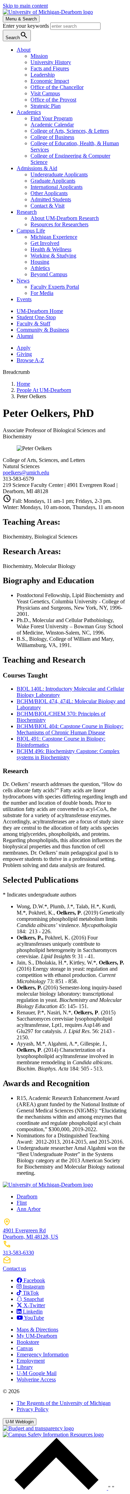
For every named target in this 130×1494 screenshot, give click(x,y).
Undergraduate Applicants (59, 174)
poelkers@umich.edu (26, 472)
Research (27, 212)
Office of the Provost (53, 100)
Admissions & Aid (37, 168)
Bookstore (28, 1342)
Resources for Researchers (59, 224)
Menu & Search (21, 18)
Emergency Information (43, 1354)
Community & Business (43, 330)
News (23, 280)
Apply (24, 348)
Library (25, 1367)
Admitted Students (51, 199)
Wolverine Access (36, 1379)
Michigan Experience (54, 237)
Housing (40, 262)
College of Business (52, 137)
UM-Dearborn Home (40, 311)
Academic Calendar (52, 125)
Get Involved (45, 243)
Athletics (40, 268)
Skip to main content (25, 6)
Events (24, 299)
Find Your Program (51, 118)
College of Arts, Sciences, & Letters (70, 131)
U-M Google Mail (37, 1373)
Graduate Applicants (53, 181)
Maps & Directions (37, 1330)
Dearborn (27, 1196)
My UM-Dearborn (37, 1336)
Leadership (43, 75)
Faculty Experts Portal (55, 287)
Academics (29, 112)
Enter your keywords (26, 26)
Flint (22, 1203)
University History (51, 62)
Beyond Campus (49, 274)
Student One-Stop (36, 317)
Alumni (25, 336)
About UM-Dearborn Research (65, 218)
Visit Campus (45, 93)
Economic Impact (50, 81)
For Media (42, 293)
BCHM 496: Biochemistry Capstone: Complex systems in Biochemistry (68, 754)
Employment (31, 1361)
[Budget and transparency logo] (38, 1428)
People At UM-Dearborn (44, 390)
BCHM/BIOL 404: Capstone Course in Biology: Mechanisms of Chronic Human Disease (70, 729)
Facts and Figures (50, 68)
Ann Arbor (29, 1209)
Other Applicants (49, 193)
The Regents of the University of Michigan (64, 1403)
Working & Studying (53, 256)
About (24, 50)
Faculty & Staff (33, 323)
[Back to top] (55, 1488)
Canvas (25, 1348)
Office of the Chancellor (57, 87)
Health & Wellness (51, 249)
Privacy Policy (33, 1409)
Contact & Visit (47, 206)
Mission (39, 56)
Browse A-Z (30, 360)
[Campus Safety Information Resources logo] (53, 1435)
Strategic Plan (46, 106)
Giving (24, 354)
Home (23, 384)
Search (17, 35)
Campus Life (31, 231)
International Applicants (57, 187)
